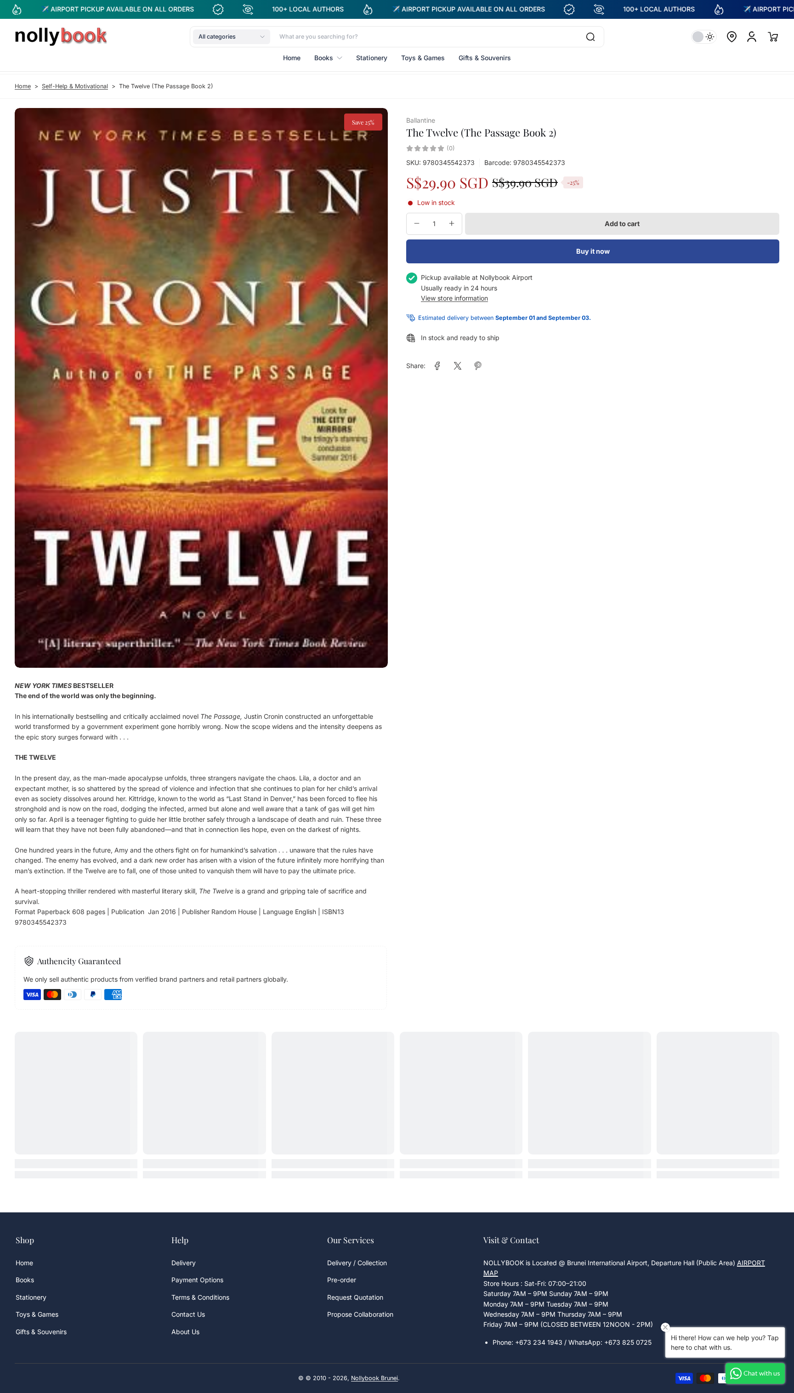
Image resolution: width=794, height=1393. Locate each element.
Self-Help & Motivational (75, 86)
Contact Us (188, 1314)
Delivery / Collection (357, 1263)
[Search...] (590, 36)
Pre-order (341, 1280)
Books (25, 1280)
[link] (437, 366)
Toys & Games (37, 1314)
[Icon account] (751, 36)
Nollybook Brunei (374, 1378)
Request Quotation (355, 1297)
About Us (185, 1332)
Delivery (183, 1263)
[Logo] (61, 37)
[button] (231, 36)
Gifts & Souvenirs (41, 1332)
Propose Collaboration (360, 1314)
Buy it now (593, 251)
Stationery (31, 1297)
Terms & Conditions (200, 1297)
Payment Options (197, 1280)
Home (23, 86)
